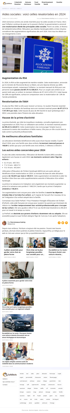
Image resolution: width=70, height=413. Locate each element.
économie (53, 388)
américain (44, 403)
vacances (22, 395)
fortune (36, 388)
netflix (41, 388)
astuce (38, 381)
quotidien (37, 403)
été (31, 399)
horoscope (52, 373)
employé (62, 395)
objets (28, 395)
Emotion (17, 4)
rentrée (48, 399)
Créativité (18, 2)
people (45, 395)
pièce (37, 373)
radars (41, 399)
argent (21, 377)
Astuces (28, 2)
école (36, 399)
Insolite (59, 2)
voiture (45, 377)
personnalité (29, 377)
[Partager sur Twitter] (63, 223)
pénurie (41, 392)
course (25, 399)
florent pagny (53, 377)
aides (32, 373)
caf (47, 388)
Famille (37, 4)
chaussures (38, 377)
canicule (60, 388)
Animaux (27, 4)
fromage (52, 403)
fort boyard (55, 399)
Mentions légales (33, 410)
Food (36, 2)
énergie (22, 392)
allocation (44, 373)
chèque (45, 381)
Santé (46, 4)
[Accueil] (7, 3)
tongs (34, 392)
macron (59, 384)
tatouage (48, 392)
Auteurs (5, 379)
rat (20, 399)
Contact (5, 385)
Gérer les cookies (43, 410)
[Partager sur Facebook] (59, 223)
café (28, 384)
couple (59, 373)
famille (61, 392)
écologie (43, 384)
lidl (34, 395)
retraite (22, 373)
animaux (32, 381)
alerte (30, 403)
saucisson (22, 388)
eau (56, 395)
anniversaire (51, 384)
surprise (28, 392)
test (27, 373)
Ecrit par (46, 18)
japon (51, 395)
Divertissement (47, 2)
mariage (22, 384)
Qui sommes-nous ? (9, 382)
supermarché (35, 384)
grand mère (53, 381)
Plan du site (25, 410)
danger (29, 388)
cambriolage (23, 403)
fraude (39, 395)
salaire (54, 392)
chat (59, 381)
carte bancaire (23, 381)
